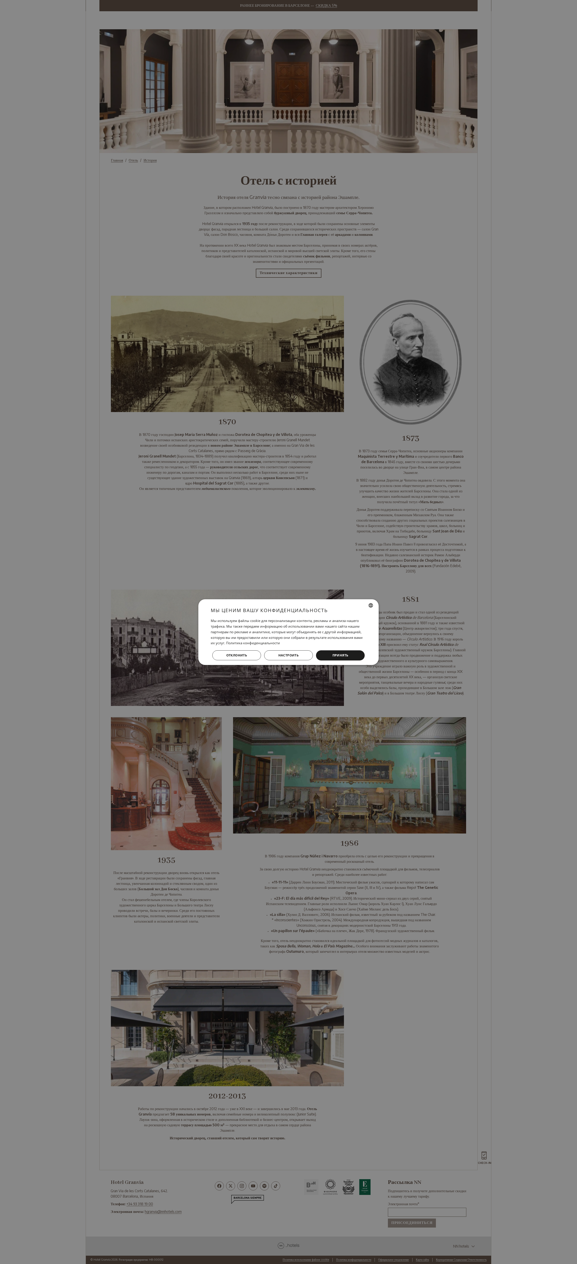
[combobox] (371, 605)
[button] (288, 655)
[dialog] (288, 632)
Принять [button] (340, 655)
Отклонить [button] (236, 655)
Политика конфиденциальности (253, 643)
